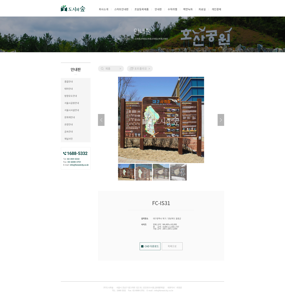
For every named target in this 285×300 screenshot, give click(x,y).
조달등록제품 (141, 9)
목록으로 (172, 246)
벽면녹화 (188, 9)
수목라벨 (172, 9)
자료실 (202, 9)
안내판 (158, 9)
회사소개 (103, 9)
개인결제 (216, 9)
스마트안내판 (121, 9)
